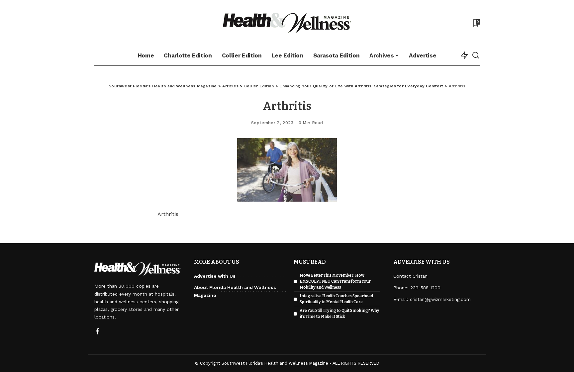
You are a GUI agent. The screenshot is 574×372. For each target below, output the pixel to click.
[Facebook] (97, 332)
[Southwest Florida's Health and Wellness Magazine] (287, 23)
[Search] (476, 55)
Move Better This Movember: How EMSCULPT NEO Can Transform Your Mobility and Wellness (335, 281)
